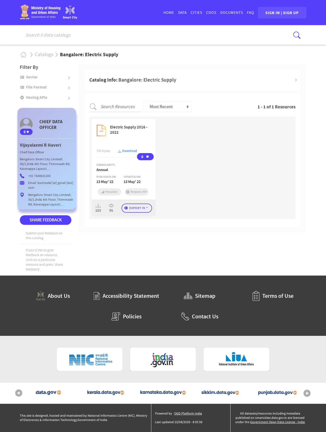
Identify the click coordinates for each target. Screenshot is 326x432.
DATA (182, 12)
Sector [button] (32, 77)
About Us (59, 296)
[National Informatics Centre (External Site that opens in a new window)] (90, 359)
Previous (19, 393)
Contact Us (205, 316)
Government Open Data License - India (277, 422)
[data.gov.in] (48, 393)
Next (307, 393)
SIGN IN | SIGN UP (282, 12)
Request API (139, 192)
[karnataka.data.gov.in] (163, 393)
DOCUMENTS (231, 13)
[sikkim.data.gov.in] (220, 393)
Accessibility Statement (131, 296)
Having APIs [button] (36, 97)
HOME (168, 13)
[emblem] (40, 18)
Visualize (111, 192)
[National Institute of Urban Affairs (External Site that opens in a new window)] (236, 359)
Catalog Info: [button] (132, 80)
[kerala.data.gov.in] (105, 393)
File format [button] (36, 87)
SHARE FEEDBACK (46, 220)
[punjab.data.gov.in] (277, 393)
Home (23, 54)
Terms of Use (278, 296)
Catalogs (44, 54)
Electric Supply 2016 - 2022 (128, 130)
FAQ (250, 13)
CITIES (196, 13)
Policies (132, 316)
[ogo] (70, 17)
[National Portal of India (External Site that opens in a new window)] (163, 359)
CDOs (211, 13)
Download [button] (129, 151)
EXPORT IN (137, 208)
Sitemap (205, 296)
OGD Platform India (188, 413)
